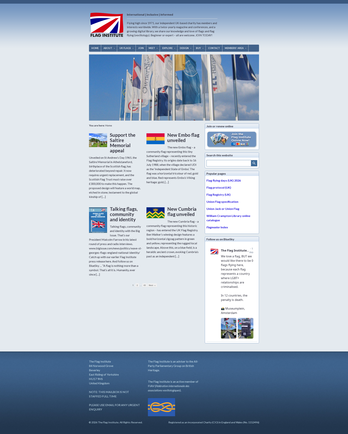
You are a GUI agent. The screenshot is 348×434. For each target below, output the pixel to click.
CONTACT (214, 48)
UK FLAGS (125, 48)
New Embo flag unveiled (183, 137)
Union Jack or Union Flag (222, 208)
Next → (152, 285)
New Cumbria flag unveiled (181, 211)
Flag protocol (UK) (218, 187)
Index (217, 227)
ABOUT (107, 48)
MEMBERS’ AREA (234, 48)
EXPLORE (167, 48)
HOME (95, 48)
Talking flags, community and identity (124, 214)
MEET (152, 48)
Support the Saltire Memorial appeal (122, 142)
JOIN (141, 48)
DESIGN (184, 48)
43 (145, 285)
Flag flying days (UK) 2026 (223, 180)
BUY (198, 48)
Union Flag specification (222, 201)
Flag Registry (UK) (218, 194)
